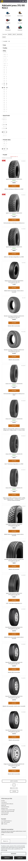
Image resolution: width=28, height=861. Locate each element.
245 (5, 76)
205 (5, 67)
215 (5, 69)
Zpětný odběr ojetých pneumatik (7, 811)
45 (5, 119)
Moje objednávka (4, 814)
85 (5, 134)
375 (5, 95)
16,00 (5, 65)
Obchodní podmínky (5, 806)
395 (5, 98)
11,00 (5, 56)
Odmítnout (7, 858)
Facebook (5, 824)
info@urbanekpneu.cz (7, 821)
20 (5, 145)
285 (5, 82)
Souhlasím (20, 858)
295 (5, 84)
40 (5, 117)
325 (5, 89)
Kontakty (3, 800)
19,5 (5, 143)
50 (5, 121)
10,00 (5, 54)
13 (5, 62)
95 (5, 135)
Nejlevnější (9, 34)
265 (5, 78)
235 (5, 73)
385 (5, 96)
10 (5, 52)
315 (5, 87)
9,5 (5, 111)
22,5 (6, 149)
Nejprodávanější (19, 34)
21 (5, 147)
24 (5, 74)
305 (5, 85)
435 (5, 102)
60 (5, 124)
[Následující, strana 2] (14, 785)
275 (5, 80)
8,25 (5, 108)
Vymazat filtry (13, 156)
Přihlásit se (5, 841)
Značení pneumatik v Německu (7, 803)
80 (5, 132)
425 (5, 100)
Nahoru (14, 791)
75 (5, 130)
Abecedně (4, 37)
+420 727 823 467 (6, 822)
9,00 (5, 109)
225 (5, 71)
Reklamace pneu (4, 808)
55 (5, 123)
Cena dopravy (4, 802)
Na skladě (6, 41)
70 (5, 128)
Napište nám (3, 805)
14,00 (5, 63)
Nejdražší (14, 34)
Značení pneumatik (5, 813)
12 (5, 58)
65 (5, 126)
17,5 (5, 141)
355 (5, 91)
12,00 (5, 60)
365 (5, 93)
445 (5, 104)
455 (5, 106)
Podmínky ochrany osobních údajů (8, 810)
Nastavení (13, 853)
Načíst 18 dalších (14, 781)
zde (6, 850)
